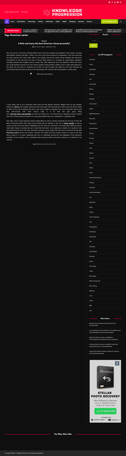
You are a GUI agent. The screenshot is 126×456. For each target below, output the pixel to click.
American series (41, 144)
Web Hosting (93, 286)
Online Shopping (94, 217)
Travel (91, 271)
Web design (92, 276)
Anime (91, 64)
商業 (90, 305)
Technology (31, 21)
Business (81, 21)
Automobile (92, 84)
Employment (93, 123)
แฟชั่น (91, 300)
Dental (91, 109)
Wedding (92, 291)
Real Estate (49, 21)
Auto (90, 79)
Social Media (21, 21)
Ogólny (91, 212)
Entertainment (93, 128)
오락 (90, 310)
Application (92, 69)
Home (12, 21)
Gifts (90, 163)
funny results (48, 144)
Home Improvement (95, 177)
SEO (90, 241)
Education (92, 118)
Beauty (91, 89)
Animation (92, 59)
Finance (89, 21)
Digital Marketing (94, 113)
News (91, 207)
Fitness (91, 143)
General (91, 158)
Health (58, 21)
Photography (93, 227)
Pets (90, 222)
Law (90, 197)
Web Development (94, 281)
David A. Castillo (40, 46)
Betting (91, 94)
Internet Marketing (94, 192)
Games (91, 153)
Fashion (40, 21)
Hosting (91, 182)
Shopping (72, 21)
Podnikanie (92, 231)
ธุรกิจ (90, 296)
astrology (92, 74)
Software (92, 256)
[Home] (7, 21)
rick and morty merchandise (20, 114)
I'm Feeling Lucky (110, 21)
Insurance (92, 187)
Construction (93, 104)
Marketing (92, 202)
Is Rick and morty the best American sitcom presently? (44, 44)
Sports (91, 261)
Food (90, 148)
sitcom (54, 144)
